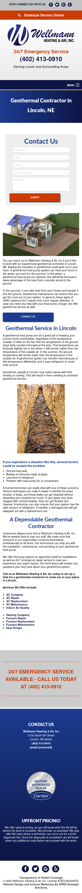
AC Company (14, 594)
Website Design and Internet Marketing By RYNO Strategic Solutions (41, 885)
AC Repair (12, 598)
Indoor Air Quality (17, 607)
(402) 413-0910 (41, 58)
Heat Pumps (14, 628)
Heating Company (18, 615)
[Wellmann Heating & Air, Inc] (41, 35)
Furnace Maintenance (20, 624)
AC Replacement (17, 601)
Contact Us (28, 317)
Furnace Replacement (20, 621)
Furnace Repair (16, 618)
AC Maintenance (17, 604)
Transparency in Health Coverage (41, 877)
